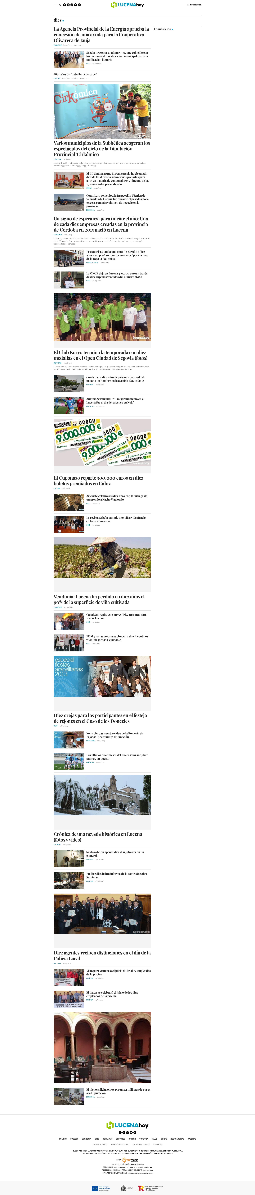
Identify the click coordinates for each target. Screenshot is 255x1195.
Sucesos (74, 1139)
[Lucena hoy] (127, 1128)
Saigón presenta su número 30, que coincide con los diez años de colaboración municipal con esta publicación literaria (117, 55)
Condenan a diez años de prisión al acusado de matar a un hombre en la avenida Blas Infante (115, 379)
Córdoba (143, 1139)
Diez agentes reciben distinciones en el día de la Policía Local (102, 955)
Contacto (157, 1144)
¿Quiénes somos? (100, 1144)
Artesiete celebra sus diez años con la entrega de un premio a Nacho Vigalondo (116, 497)
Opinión (132, 1139)
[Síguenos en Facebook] (64, 4)
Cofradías (107, 1139)
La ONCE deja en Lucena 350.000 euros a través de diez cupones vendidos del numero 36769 (117, 275)
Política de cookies (141, 1144)
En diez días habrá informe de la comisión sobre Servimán (116, 875)
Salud (154, 1139)
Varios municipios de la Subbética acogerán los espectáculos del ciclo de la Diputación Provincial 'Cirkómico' (102, 148)
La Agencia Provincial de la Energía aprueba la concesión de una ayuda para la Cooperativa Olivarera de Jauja (101, 34)
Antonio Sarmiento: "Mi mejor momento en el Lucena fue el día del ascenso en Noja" (115, 400)
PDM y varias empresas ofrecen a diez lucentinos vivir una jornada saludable (117, 638)
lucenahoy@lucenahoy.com (140, 1173)
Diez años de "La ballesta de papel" (75, 74)
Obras (164, 1139)
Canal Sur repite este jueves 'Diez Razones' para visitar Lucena (116, 616)
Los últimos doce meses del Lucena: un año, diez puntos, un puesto (117, 756)
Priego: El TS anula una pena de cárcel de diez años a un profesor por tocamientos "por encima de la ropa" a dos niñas (116, 255)
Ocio (97, 1139)
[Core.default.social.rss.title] (79, 4)
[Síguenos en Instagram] (71, 4)
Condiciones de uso (120, 1144)
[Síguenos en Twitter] (68, 4)
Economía (86, 1139)
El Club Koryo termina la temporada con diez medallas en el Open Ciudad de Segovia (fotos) (100, 355)
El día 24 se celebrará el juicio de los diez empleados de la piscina (112, 994)
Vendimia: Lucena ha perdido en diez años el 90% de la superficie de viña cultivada (99, 599)
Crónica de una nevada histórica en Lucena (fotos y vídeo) (98, 837)
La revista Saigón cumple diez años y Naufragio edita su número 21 (116, 519)
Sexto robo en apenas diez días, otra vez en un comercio (115, 853)
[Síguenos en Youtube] (75, 4)
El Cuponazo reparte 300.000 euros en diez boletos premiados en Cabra (98, 480)
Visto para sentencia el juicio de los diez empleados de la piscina (118, 972)
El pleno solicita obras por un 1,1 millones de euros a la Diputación (118, 1091)
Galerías (192, 1139)
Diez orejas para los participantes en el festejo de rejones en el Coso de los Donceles (100, 718)
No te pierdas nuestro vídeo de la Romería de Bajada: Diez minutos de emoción (114, 735)
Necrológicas (177, 1139)
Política (63, 1139)
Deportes (120, 1139)
